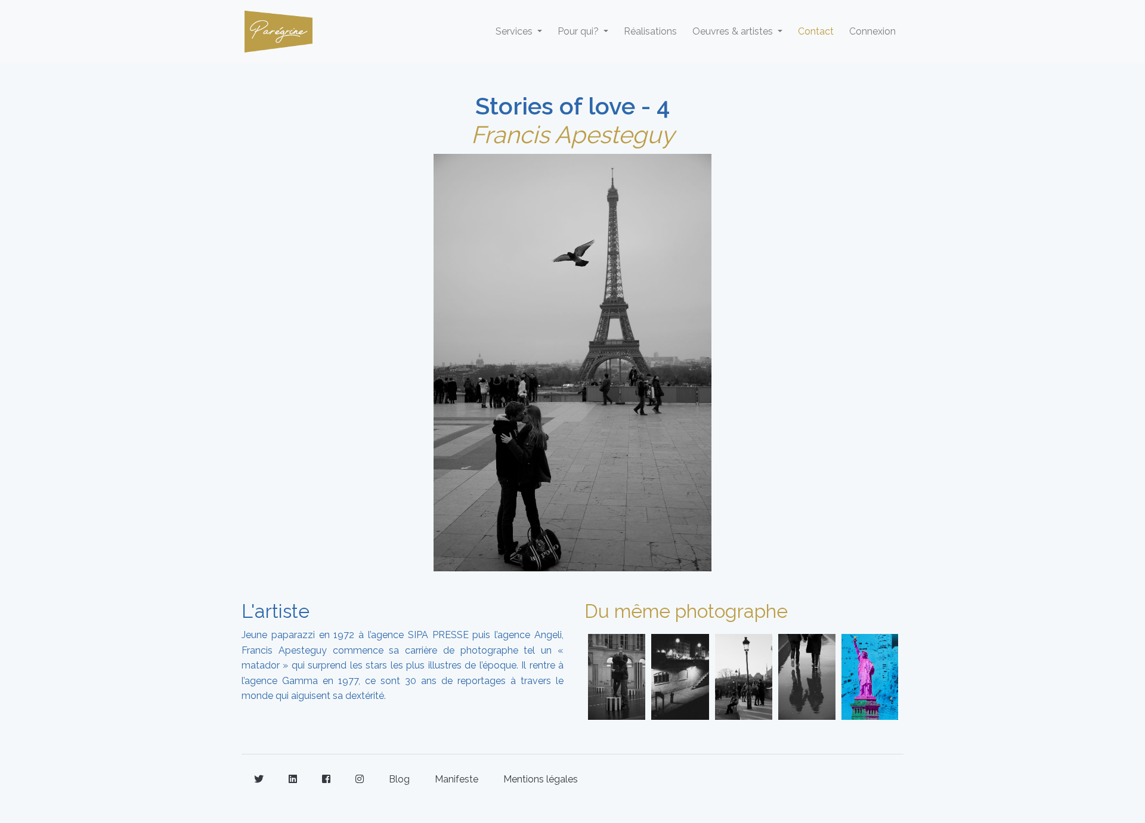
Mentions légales (540, 779)
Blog (399, 779)
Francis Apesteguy (572, 134)
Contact (816, 31)
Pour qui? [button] (579, 31)
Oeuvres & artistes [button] (733, 31)
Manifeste (456, 779)
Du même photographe (686, 611)
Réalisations (650, 31)
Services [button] (515, 31)
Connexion (872, 31)
